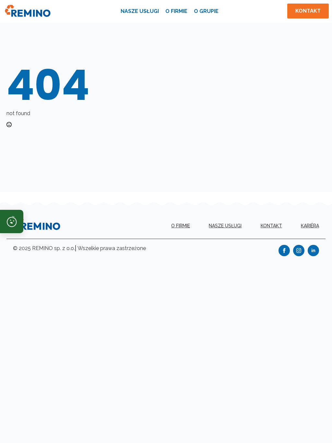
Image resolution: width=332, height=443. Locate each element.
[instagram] (298, 250)
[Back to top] (316, 427)
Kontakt (271, 225)
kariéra (310, 225)
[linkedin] (313, 250)
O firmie (176, 11)
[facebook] (284, 250)
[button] (11, 221)
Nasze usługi (140, 11)
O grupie (206, 11)
